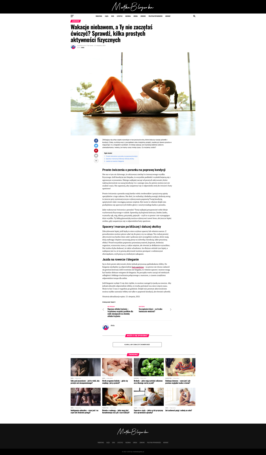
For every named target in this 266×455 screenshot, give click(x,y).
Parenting (99, 16)
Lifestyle (120, 16)
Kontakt (167, 16)
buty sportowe (138, 267)
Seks (112, 16)
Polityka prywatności (156, 16)
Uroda (136, 16)
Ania (82, 47)
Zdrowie (143, 16)
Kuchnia (128, 16)
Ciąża (106, 16)
